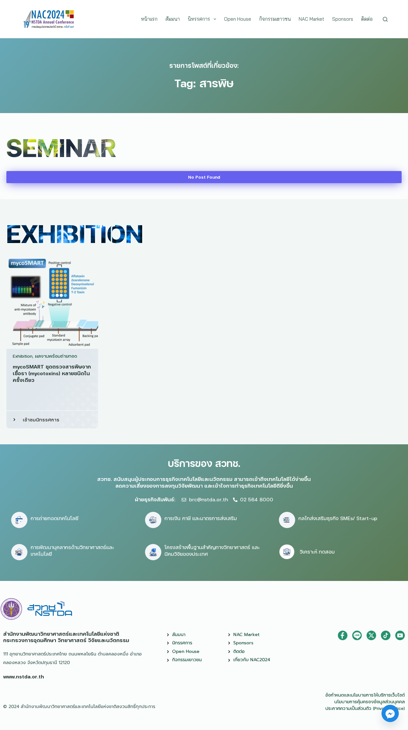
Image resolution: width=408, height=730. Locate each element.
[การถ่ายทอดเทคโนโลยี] (19, 520)
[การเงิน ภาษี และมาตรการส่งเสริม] (153, 520)
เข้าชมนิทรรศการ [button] (41, 420)
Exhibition (23, 356)
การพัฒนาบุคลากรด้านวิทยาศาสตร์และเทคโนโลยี (72, 550)
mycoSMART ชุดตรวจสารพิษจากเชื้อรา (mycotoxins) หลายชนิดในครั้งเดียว (52, 373)
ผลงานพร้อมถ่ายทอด (56, 356)
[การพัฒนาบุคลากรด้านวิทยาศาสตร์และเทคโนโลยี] (19, 552)
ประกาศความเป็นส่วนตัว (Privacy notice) (365, 708)
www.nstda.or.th (23, 676)
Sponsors (342, 19)
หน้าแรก (149, 19)
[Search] (385, 19)
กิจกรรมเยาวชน (275, 19)
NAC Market (311, 19)
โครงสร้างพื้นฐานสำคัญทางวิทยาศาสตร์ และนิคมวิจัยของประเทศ (212, 550)
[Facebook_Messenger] (390, 713)
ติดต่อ (367, 19)
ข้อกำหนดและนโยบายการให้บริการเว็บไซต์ (365, 695)
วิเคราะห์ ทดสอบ (317, 551)
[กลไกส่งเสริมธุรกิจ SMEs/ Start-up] (287, 520)
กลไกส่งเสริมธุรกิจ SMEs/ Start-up (337, 518)
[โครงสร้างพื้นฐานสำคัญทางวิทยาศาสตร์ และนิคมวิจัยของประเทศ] (153, 552)
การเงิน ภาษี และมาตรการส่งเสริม (200, 518)
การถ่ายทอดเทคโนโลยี (54, 518)
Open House (237, 19)
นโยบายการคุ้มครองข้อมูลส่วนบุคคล (369, 701)
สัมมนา (172, 19)
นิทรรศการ (199, 19)
